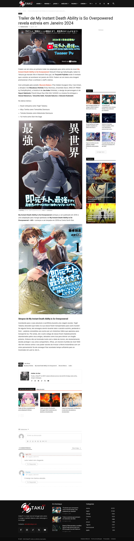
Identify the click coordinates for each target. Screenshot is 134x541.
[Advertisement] (50, 356)
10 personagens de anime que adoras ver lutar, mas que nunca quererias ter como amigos (99, 177)
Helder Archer (24, 26)
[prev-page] (19, 415)
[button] (113, 3)
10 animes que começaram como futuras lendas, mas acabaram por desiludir (70, 509)
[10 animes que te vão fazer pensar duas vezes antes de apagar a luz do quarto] (101, 213)
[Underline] (33, 441)
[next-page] (22, 415)
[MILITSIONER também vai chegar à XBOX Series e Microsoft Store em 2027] (93, 99)
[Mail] (39, 381)
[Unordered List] (40, 441)
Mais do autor (40, 389)
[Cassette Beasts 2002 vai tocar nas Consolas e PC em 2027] (109, 136)
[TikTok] (42, 381)
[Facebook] (96, 3)
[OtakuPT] (26, 4)
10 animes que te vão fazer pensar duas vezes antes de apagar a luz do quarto (101, 217)
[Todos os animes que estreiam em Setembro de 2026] (101, 193)
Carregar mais (100, 152)
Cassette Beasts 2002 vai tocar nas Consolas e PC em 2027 (108, 144)
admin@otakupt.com (30, 524)
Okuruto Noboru (63, 365)
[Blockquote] (43, 441)
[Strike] (35, 441)
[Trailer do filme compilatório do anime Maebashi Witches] (28, 400)
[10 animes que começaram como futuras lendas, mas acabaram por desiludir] (109, 99)
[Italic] (30, 441)
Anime (24, 11)
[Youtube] (108, 3)
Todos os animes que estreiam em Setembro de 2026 (100, 198)
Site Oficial (27, 363)
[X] (104, 3)
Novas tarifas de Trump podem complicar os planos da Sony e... (92, 126)
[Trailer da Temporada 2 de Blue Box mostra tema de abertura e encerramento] (72, 400)
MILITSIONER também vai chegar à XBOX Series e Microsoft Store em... (92, 107)
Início (19, 11)
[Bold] (27, 441)
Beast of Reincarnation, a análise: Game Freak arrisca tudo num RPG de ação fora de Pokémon (72, 527)
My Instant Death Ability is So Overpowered (46, 365)
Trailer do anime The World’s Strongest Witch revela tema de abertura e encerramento (48, 410)
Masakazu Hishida (28, 365)
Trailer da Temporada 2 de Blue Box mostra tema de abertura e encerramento (71, 410)
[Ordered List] (38, 441)
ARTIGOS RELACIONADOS (26, 389)
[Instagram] (100, 3)
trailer (70, 365)
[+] (46, 441)
